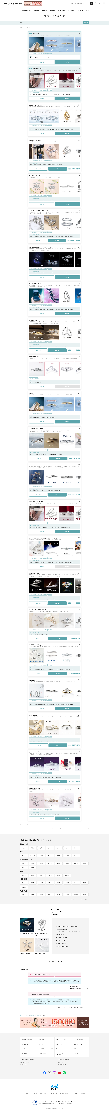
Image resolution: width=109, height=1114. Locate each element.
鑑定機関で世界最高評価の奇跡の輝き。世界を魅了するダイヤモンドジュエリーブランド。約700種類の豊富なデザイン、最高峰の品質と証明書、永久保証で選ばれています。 (54, 249)
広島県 (32, 882)
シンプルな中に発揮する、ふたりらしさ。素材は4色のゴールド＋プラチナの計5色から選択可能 (48, 611)
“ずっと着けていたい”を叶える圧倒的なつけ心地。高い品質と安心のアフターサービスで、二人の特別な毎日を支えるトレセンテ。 (54, 71)
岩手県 (41, 848)
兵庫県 (50, 875)
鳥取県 (50, 882)
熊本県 (50, 894)
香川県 (76, 882)
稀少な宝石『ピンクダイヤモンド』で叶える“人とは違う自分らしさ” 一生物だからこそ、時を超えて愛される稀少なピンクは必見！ (54, 790)
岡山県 (24, 882)
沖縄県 (84, 894)
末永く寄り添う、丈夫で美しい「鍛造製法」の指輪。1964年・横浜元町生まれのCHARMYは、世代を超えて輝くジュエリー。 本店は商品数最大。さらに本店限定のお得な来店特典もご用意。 (53, 322)
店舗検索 (52, 10)
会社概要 (26, 1093)
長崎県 (41, 894)
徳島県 (67, 882)
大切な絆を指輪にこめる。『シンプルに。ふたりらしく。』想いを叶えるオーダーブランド (47, 177)
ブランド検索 (61, 10)
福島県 (76, 848)
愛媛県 (84, 882)
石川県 (50, 863)
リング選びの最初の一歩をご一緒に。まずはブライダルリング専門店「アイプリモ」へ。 (47, 141)
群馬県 (76, 855)
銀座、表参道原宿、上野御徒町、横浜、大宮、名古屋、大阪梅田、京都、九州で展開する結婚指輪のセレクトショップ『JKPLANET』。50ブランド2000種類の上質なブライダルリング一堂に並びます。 (53, 430)
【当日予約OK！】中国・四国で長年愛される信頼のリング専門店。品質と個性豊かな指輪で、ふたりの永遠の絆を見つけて (54, 646)
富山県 (41, 863)
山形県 (67, 848)
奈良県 (58, 875)
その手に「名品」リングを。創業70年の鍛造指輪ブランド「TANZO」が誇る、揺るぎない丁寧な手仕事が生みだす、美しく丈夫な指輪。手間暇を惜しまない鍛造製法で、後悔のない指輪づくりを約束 (54, 575)
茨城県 (67, 855)
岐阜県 (24, 867)
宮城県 (50, 848)
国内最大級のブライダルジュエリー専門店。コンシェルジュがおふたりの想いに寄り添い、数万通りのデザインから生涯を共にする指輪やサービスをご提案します (54, 286)
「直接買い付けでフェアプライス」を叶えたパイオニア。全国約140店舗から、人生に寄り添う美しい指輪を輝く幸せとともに (54, 359)
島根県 (58, 882)
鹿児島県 (76, 894)
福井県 (58, 863)
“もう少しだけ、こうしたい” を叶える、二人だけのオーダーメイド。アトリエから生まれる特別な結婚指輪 (51, 35)
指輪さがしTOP (26, 10)
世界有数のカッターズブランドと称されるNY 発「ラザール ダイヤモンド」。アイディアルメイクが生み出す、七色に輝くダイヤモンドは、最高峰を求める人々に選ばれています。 (54, 213)
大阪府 (41, 875)
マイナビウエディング (24, 1015)
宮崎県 (67, 894)
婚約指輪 (44, 10)
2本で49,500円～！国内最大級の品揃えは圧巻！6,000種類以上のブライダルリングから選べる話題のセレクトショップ (53, 106)
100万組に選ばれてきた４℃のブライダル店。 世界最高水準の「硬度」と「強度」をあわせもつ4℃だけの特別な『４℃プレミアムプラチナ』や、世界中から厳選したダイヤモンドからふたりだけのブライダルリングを (54, 467)
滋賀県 (24, 875)
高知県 (24, 887)
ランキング (80, 10)
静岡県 (76, 863)
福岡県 (24, 894)
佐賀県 (32, 894)
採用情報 (83, 1093)
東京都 (24, 855)
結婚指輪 (36, 10)
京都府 (32, 875)
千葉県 (41, 855)
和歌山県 (67, 875)
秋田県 (58, 848)
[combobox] (79, 3)
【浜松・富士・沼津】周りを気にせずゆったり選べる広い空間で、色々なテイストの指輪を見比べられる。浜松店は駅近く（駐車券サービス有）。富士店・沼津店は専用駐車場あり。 (54, 754)
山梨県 (24, 863)
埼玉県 (50, 855)
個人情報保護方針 (64, 1093)
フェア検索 (71, 10)
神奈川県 (32, 855)
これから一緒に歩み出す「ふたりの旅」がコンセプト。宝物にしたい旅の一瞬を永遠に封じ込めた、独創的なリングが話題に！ (54, 717)
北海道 (24, 848)
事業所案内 (43, 1093)
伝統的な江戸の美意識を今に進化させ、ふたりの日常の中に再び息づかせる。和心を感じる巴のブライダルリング (52, 681)
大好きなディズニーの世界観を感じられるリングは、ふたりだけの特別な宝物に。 (46, 539)
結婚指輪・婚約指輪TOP (35, 1015)
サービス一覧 (34, 1093)
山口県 (41, 882)
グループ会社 (75, 1093)
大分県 (58, 894)
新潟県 (32, 863)
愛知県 (84, 863)
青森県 (32, 848)
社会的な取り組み (53, 1093)
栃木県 (58, 855)
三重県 (32, 867)
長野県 (67, 863)
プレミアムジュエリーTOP (54, 961)
